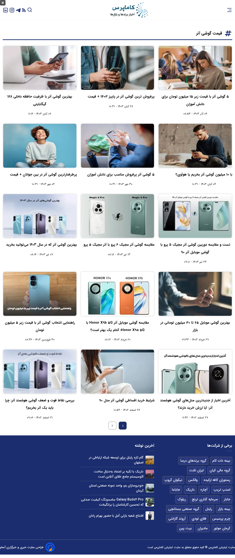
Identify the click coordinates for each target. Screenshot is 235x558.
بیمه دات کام (221, 460)
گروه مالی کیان (220, 470)
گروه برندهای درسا (193, 460)
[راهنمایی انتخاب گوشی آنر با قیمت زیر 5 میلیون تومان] (40, 293)
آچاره (203, 489)
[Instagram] (12, 10)
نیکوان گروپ (173, 480)
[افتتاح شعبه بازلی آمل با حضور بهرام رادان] (149, 515)
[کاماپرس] (129, 10)
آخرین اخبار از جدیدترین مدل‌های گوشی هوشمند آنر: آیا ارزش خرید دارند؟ (195, 404)
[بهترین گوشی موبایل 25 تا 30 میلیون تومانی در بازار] (195, 293)
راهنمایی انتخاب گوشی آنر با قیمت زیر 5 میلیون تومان (40, 326)
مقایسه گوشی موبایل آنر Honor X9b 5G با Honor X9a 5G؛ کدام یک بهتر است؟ (117, 326)
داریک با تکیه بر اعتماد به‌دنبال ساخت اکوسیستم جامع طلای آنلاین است (118, 474)
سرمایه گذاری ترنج (205, 499)
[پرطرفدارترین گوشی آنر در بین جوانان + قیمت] (40, 145)
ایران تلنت (196, 470)
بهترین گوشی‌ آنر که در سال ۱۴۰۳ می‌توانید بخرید (41, 244)
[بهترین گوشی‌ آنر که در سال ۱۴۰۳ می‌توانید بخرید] (40, 216)
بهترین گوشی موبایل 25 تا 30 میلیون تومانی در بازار (195, 326)
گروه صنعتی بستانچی (183, 509)
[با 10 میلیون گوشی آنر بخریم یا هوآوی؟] (195, 145)
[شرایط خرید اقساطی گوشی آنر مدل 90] (118, 371)
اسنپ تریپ (221, 489)
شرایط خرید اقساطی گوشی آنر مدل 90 (126, 400)
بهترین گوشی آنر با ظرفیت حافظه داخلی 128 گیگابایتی (39, 100)
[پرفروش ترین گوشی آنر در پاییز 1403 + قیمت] (118, 68)
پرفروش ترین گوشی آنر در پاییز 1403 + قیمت (121, 96)
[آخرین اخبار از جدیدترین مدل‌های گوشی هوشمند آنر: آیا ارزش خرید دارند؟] (195, 371)
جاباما (176, 489)
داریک (190, 489)
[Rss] (24, 10)
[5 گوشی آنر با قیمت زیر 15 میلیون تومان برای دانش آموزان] (195, 68)
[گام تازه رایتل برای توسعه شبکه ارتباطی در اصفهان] (149, 459)
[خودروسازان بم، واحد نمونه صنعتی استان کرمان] (149, 487)
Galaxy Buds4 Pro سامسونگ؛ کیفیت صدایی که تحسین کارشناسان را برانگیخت (112, 502)
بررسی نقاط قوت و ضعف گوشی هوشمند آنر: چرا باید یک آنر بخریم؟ (39, 404)
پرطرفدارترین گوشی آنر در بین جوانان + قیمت (43, 174)
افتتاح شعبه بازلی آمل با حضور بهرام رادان (116, 515)
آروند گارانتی (177, 518)
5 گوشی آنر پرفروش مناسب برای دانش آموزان (120, 174)
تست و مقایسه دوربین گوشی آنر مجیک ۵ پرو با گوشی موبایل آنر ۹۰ (195, 248)
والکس (193, 480)
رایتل (208, 509)
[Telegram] (18, 10)
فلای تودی (199, 518)
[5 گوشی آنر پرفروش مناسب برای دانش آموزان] (118, 145)
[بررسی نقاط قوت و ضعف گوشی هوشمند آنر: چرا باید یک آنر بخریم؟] (40, 371)
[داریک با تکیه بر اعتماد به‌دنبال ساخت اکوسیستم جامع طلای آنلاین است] (149, 473)
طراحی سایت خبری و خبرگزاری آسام (22, 547)
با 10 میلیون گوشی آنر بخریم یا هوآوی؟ (204, 174)
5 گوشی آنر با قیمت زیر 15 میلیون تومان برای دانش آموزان (195, 100)
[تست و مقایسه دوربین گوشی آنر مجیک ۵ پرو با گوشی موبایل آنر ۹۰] (195, 216)
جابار (227, 499)
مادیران (203, 528)
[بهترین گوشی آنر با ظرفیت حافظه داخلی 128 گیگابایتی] (40, 68)
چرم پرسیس (221, 518)
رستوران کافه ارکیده (217, 480)
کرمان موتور (222, 528)
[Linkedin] (5, 10)
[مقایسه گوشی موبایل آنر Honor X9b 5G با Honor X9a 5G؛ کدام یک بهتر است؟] (118, 293)
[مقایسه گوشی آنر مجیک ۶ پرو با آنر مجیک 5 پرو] (118, 216)
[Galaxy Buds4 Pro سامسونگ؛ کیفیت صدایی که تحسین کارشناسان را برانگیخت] (149, 502)
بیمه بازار (224, 509)
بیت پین (185, 528)
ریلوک (181, 499)
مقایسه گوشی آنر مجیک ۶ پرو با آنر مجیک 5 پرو (119, 244)
